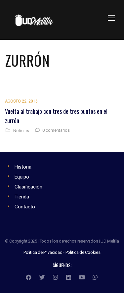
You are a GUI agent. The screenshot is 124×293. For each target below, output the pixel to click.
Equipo (22, 177)
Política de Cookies (83, 252)
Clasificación (28, 187)
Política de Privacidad (42, 252)
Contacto (25, 207)
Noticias (21, 130)
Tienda (22, 197)
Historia (23, 167)
